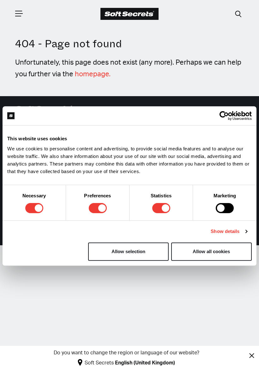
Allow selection (128, 251)
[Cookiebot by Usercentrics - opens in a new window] (224, 115)
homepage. (93, 74)
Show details (225, 231)
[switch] (98, 208)
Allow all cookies (211, 251)
